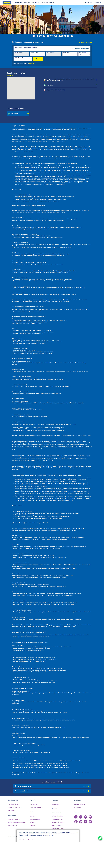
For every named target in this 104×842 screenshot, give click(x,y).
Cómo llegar (10, 75)
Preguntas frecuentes (14, 807)
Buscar (38, 58)
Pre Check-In (11, 825)
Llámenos (77, 807)
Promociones (33, 804)
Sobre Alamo (55, 813)
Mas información (23, 838)
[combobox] (42, 49)
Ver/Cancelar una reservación (16, 822)
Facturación (11, 810)
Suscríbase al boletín (36, 807)
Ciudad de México (35, 819)
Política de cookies (57, 828)
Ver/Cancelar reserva (85, 42)
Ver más (32, 825)
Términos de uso (56, 825)
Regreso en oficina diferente (81, 48)
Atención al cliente (13, 804)
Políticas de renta (57, 819)
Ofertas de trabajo (57, 816)
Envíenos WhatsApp (80, 804)
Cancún (32, 816)
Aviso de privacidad (57, 822)
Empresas (55, 804)
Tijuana (32, 822)
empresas (31, 63)
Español (97, 2)
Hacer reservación (13, 819)
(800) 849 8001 (88, 2)
